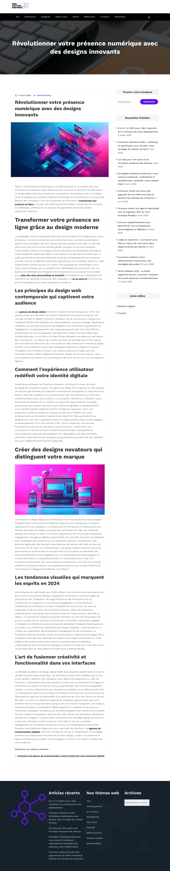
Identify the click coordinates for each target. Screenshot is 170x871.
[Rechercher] (149, 17)
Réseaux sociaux (61, 17)
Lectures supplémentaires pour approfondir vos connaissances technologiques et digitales (134, 226)
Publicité (76, 17)
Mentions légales (126, 306)
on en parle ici (79, 279)
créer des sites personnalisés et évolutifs (42, 275)
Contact (122, 313)
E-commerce (104, 17)
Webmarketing (120, 17)
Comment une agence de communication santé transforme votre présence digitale (60, 756)
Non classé (92, 822)
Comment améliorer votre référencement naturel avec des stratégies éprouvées (134, 260)
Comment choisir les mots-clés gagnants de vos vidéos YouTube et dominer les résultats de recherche (136, 194)
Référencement (89, 17)
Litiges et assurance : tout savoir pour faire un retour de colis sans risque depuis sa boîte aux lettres (138, 243)
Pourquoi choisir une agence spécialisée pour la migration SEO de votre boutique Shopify (138, 212)
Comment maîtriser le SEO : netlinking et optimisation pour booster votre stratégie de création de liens (138, 145)
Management (45, 17)
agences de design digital (32, 312)
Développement (30, 17)
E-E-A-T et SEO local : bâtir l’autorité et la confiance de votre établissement (65, 804)
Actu (17, 17)
